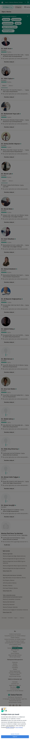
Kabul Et (15, 736)
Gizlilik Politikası (10, 727)
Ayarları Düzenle (15, 734)
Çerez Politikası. (19, 727)
